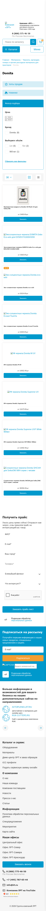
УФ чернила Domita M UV (12, 364)
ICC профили (9, 762)
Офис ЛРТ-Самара (12, 852)
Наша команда (10, 783)
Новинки (13, 92)
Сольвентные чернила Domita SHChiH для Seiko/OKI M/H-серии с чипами (22, 481)
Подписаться (23, 658)
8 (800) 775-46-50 (16, 871)
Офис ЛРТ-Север (11, 847)
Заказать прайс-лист (23, 609)
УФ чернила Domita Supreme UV (15, 403)
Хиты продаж (15, 84)
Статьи (6, 803)
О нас (5, 778)
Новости (6, 793)
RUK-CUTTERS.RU (21, 715)
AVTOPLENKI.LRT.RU (22, 707)
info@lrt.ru (12, 885)
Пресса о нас (9, 798)
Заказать (23, 219)
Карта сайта (8, 831)
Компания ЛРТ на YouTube (21, 890)
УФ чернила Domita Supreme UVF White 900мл (20, 442)
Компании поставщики (13, 788)
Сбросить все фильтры (15, 161)
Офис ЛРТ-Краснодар (13, 857)
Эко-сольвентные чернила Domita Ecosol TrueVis (21, 326)
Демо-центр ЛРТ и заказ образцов (19, 757)
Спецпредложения (12, 821)
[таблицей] (38, 177)
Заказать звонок (23, 864)
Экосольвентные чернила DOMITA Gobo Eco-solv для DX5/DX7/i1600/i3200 (22, 248)
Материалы (8, 752)
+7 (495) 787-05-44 (17, 879)
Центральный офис (12, 842)
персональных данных (21, 620)
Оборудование (10, 747)
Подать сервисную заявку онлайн (19, 767)
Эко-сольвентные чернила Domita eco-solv (19, 287)
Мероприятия (9, 826)
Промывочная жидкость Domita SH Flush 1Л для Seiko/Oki (21, 207)
